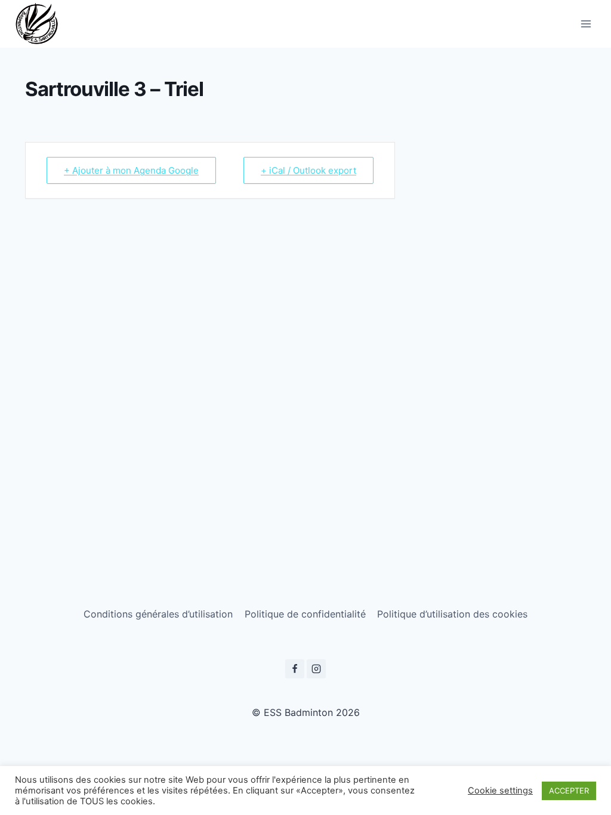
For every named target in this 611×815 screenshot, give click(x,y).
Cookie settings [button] (500, 790)
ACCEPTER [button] (569, 790)
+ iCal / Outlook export (308, 170)
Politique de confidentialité (305, 614)
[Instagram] (316, 668)
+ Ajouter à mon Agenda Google (131, 170)
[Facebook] (294, 668)
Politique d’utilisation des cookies (452, 614)
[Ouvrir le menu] (586, 23)
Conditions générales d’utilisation (158, 614)
